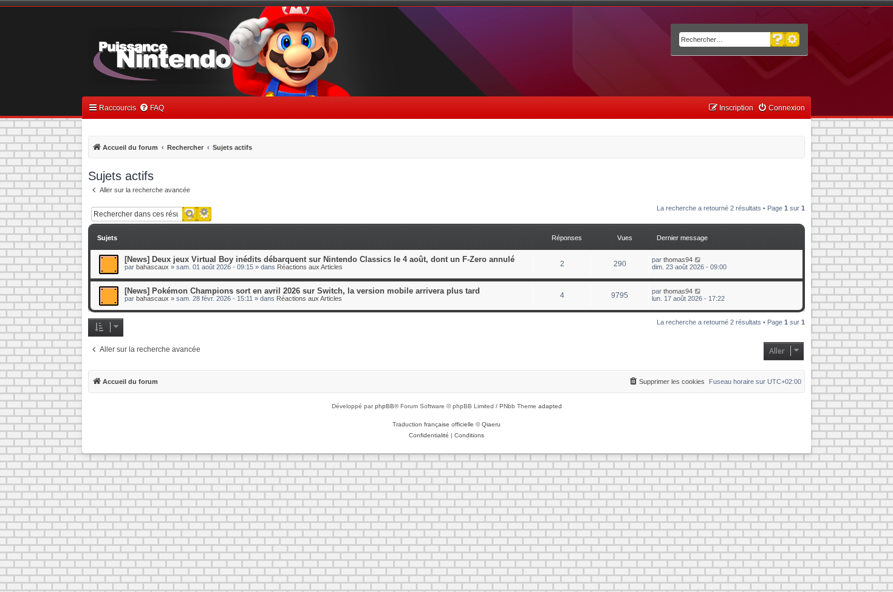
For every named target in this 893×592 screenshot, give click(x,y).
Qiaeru (491, 424)
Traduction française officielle (433, 424)
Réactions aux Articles (310, 267)
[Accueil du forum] (197, 53)
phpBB (384, 406)
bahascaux (152, 267)
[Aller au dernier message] (698, 259)
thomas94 (678, 259)
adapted (550, 406)
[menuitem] (151, 108)
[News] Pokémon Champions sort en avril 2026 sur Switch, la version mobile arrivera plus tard (302, 290)
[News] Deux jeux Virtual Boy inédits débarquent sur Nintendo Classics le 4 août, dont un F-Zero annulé (320, 259)
